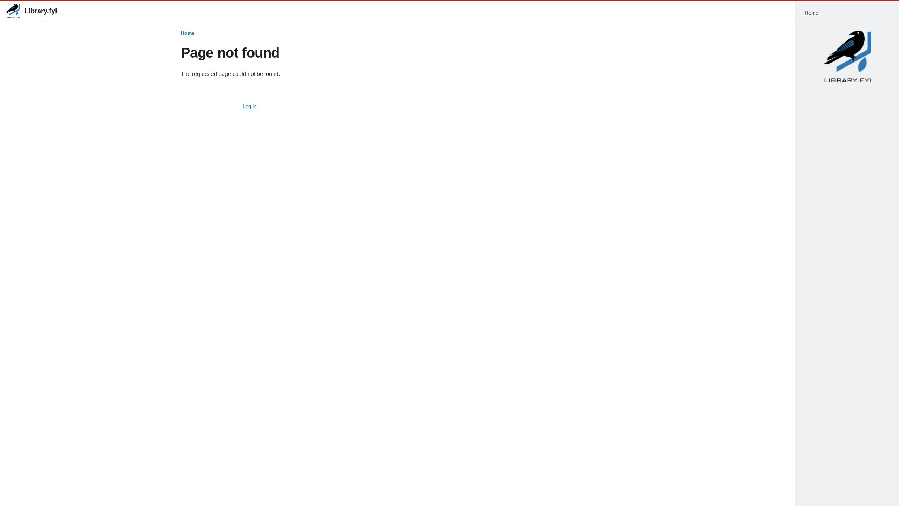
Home (188, 33)
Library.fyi (41, 10)
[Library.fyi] (13, 11)
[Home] (847, 56)
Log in (249, 106)
